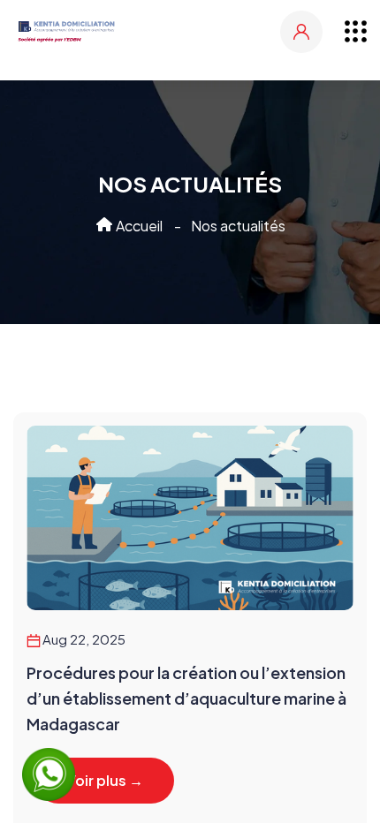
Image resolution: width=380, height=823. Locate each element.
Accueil (138, 225)
